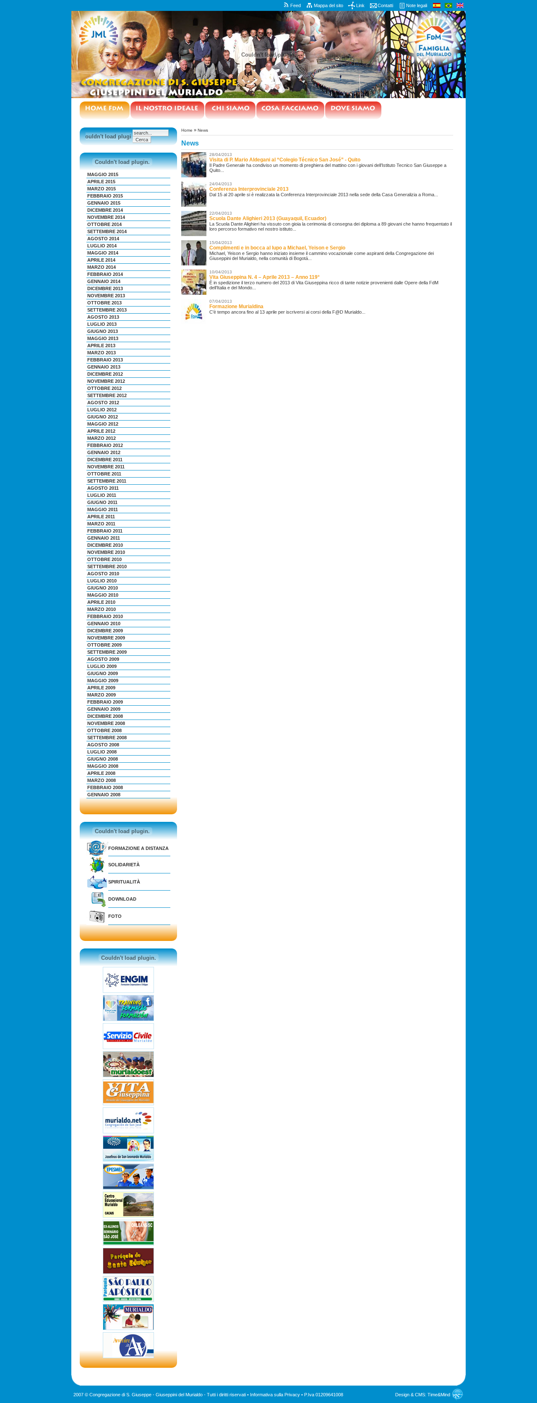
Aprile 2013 (101, 345)
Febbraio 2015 (105, 195)
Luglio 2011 (101, 495)
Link (360, 5)
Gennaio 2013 (103, 366)
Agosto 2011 (103, 488)
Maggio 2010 (102, 595)
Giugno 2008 (102, 758)
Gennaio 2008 (103, 794)
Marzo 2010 (101, 609)
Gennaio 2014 (103, 281)
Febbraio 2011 (105, 530)
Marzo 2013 (101, 352)
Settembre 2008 (107, 737)
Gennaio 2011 (103, 537)
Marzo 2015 (101, 188)
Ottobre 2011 (104, 473)
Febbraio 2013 (105, 359)
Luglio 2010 (102, 580)
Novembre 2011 (106, 466)
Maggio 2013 (102, 338)
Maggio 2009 (102, 680)
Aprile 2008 (101, 773)
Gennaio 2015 (103, 202)
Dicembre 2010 (105, 545)
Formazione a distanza (138, 848)
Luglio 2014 (102, 245)
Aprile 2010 (101, 602)
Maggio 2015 (102, 174)
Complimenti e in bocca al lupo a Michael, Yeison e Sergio (277, 248)
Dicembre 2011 (105, 459)
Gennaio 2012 (103, 452)
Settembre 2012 (107, 395)
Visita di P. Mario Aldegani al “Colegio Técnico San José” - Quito (284, 160)
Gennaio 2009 (103, 709)
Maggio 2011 (102, 509)
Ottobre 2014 (104, 224)
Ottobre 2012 (104, 388)
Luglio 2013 (102, 324)
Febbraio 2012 (105, 445)
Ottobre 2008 (104, 730)
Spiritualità (124, 881)
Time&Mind (439, 1394)
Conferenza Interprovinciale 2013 (249, 189)
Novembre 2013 (106, 295)
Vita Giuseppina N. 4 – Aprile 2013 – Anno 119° (264, 277)
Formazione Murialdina (236, 306)
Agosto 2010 (103, 573)
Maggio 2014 (102, 252)
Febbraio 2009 (105, 701)
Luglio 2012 (102, 409)
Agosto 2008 (103, 744)
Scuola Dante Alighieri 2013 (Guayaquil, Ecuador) (267, 218)
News (203, 130)
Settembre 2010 (107, 566)
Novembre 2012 (106, 381)
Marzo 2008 (101, 780)
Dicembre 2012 (105, 374)
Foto (115, 916)
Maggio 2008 (102, 766)
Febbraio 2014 (105, 274)
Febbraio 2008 (105, 787)
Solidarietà (124, 864)
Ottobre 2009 (104, 644)
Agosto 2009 (103, 659)
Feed (295, 5)
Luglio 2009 (102, 666)
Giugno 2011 (102, 502)
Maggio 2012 (102, 423)
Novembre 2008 (106, 723)
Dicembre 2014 (105, 210)
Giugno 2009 (102, 673)
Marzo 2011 (101, 523)
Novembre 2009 (106, 637)
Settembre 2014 (107, 231)
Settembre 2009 (107, 652)
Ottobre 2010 (104, 559)
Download (122, 899)
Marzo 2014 (101, 267)
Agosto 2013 (103, 317)
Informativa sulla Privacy (275, 1394)
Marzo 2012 (101, 438)
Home (187, 130)
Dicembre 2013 (105, 288)
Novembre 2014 (106, 217)
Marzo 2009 (101, 694)
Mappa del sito (328, 5)
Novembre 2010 (106, 552)
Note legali (416, 5)
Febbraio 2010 (105, 616)
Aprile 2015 (101, 181)
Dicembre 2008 (105, 716)
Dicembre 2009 (105, 630)
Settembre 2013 (107, 309)
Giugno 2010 (102, 587)
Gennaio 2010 (103, 623)
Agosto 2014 (103, 238)
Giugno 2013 (102, 331)
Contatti (385, 5)
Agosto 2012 (103, 402)
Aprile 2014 (101, 259)
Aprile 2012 (101, 431)
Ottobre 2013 (104, 302)
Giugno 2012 (102, 416)
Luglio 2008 (102, 751)
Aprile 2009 (101, 687)
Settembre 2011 (106, 480)
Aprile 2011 (101, 516)
